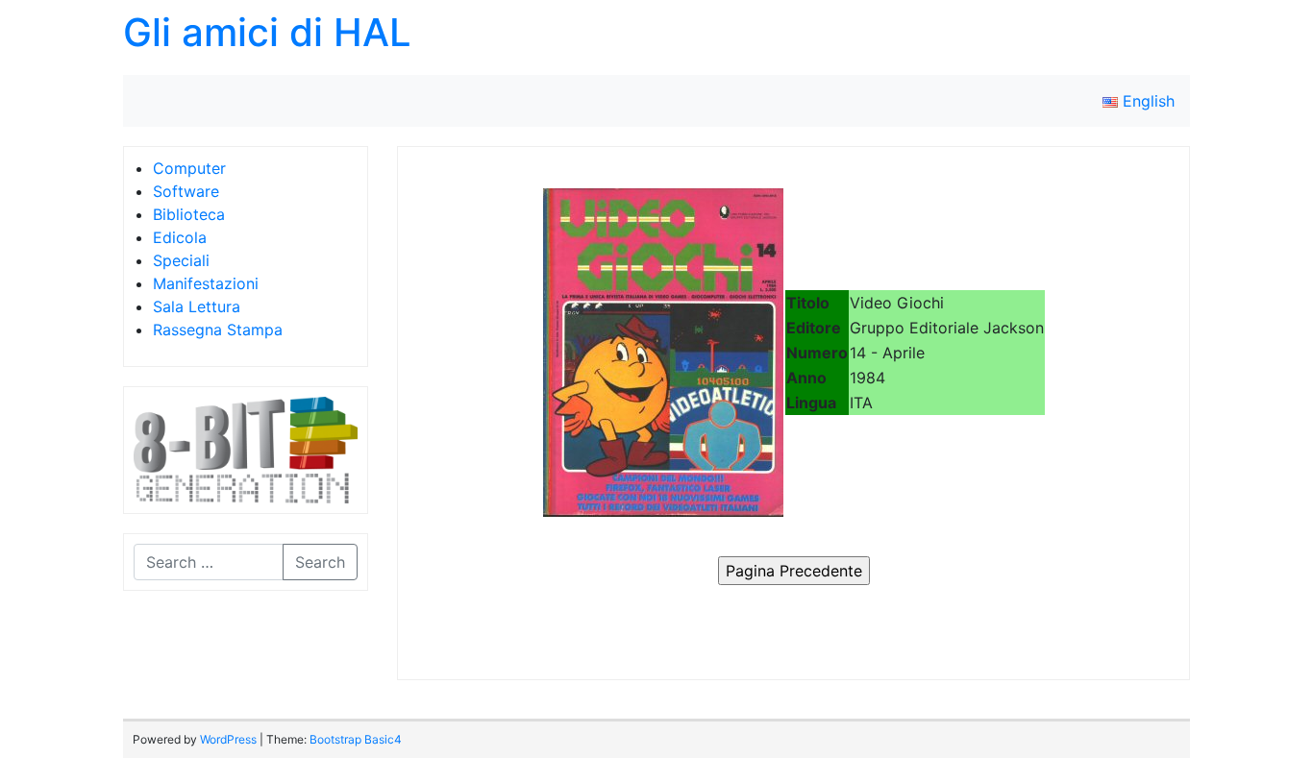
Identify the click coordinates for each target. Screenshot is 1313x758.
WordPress (228, 739)
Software (186, 191)
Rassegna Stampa (218, 329)
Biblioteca (189, 214)
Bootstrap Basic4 (356, 739)
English (1146, 100)
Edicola (180, 237)
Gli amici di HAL (267, 32)
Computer (189, 168)
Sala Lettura (196, 306)
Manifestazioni (206, 283)
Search (320, 562)
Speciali (181, 260)
